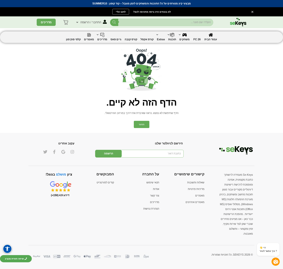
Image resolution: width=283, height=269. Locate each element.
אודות (156, 189)
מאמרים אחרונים (195, 202)
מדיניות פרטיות (196, 189)
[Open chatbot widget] (276, 262)
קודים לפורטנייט (105, 182)
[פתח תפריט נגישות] (7, 248)
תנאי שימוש (152, 182)
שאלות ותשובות (195, 182)
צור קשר (154, 195)
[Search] (114, 22)
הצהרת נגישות (151, 208)
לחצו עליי (121, 11)
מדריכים (154, 202)
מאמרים (199, 195)
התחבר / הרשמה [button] (90, 22)
